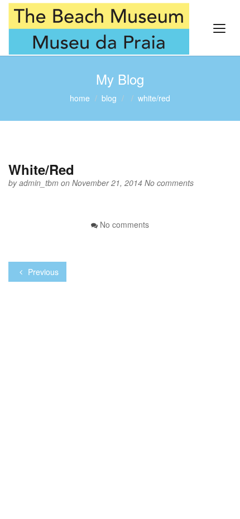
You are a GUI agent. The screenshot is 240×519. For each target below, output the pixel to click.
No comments (169, 182)
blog (109, 98)
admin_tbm (40, 182)
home (80, 98)
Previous (42, 271)
